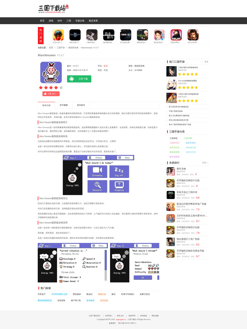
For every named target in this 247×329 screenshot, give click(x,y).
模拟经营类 (73, 48)
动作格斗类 (191, 147)
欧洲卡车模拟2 (127, 294)
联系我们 (108, 316)
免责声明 (132, 316)
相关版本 (81, 105)
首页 (42, 20)
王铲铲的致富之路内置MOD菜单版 (193, 215)
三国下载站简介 (95, 316)
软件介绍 (46, 105)
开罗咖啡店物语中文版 (188, 180)
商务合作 (120, 316)
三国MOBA (174, 143)
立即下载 (83, 79)
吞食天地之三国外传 (187, 192)
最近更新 (93, 20)
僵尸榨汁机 (76, 300)
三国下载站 (58, 8)
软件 (60, 20)
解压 (114, 294)
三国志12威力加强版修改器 (188, 94)
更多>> (205, 163)
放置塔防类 (175, 147)
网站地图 (155, 316)
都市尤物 (181, 169)
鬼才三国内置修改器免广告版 (180, 124)
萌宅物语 (90, 300)
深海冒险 (61, 300)
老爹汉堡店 (145, 294)
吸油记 (89, 294)
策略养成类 (191, 143)
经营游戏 (104, 300)
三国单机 (174, 138)
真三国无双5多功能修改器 (179, 107)
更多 (207, 62)
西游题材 (77, 294)
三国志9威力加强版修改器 (188, 67)
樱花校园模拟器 (45, 300)
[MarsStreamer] (73, 281)
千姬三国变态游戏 (176, 111)
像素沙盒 (102, 294)
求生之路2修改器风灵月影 (179, 120)
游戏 (51, 20)
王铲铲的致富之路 (59, 294)
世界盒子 (42, 294)
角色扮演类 (175, 152)
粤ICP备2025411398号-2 (127, 323)
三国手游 (61, 48)
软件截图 (64, 105)
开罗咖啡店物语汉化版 (188, 227)
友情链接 (143, 316)
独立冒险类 (175, 157)
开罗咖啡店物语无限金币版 (190, 251)
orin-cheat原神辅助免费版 (187, 81)
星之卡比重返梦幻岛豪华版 (179, 116)
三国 (68, 20)
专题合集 (79, 20)
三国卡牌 (188, 138)
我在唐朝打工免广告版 (188, 239)
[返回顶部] (216, 287)
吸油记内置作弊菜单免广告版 (191, 204)
